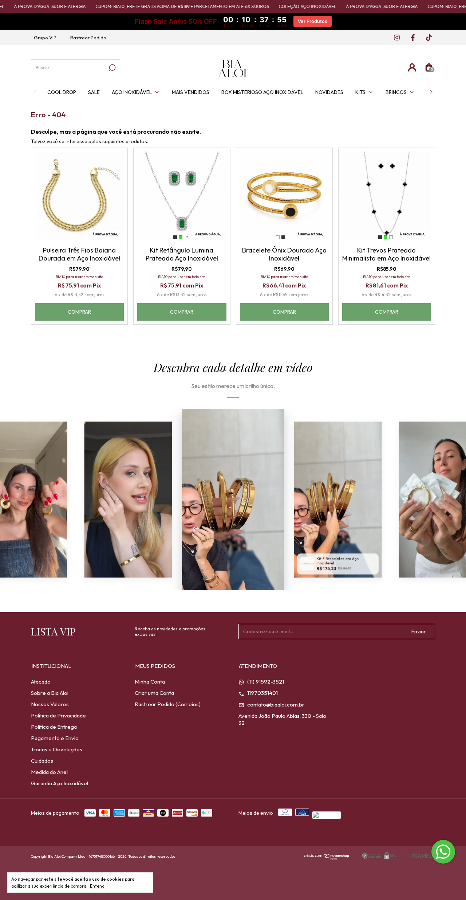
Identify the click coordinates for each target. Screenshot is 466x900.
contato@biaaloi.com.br (275, 704)
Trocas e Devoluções (56, 749)
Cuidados (42, 760)
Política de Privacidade (58, 715)
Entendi (98, 886)
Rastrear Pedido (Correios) (168, 704)
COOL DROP (61, 92)
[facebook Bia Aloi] (410, 38)
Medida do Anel (49, 771)
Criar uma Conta (154, 692)
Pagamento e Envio (55, 738)
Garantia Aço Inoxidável (59, 783)
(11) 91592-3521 (265, 681)
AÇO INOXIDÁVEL (132, 92)
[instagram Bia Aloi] (394, 38)
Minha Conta (150, 681)
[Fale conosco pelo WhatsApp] (443, 852)
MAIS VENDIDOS (190, 92)
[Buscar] (111, 67)
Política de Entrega (54, 726)
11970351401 (262, 692)
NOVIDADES (329, 92)
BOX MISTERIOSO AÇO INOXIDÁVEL (262, 92)
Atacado (41, 681)
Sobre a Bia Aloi (49, 692)
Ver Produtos (312, 21)
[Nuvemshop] (327, 858)
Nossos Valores (50, 704)
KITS (360, 92)
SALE (94, 92)
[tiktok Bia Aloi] (426, 38)
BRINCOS (396, 92)
